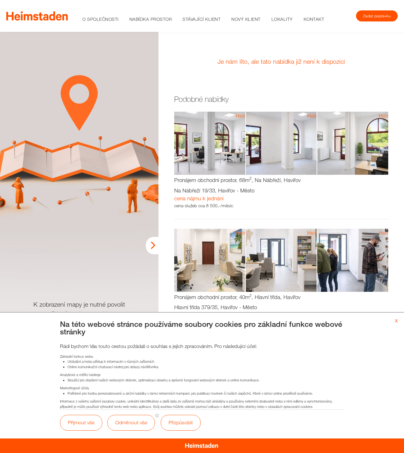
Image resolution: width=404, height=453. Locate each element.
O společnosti (100, 19)
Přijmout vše (81, 423)
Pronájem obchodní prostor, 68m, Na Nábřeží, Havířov (237, 180)
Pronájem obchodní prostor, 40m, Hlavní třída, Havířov (237, 297)
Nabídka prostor (150, 19)
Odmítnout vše (131, 423)
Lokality (282, 19)
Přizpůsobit (181, 423)
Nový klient (246, 19)
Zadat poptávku (377, 15)
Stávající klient (201, 19)
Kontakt (314, 19)
